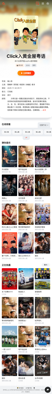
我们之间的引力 (24, 256)
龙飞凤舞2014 (7, 292)
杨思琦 (22, 84)
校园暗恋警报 (40, 227)
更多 (45, 265)
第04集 (38, 132)
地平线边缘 (22, 169)
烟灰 (36, 256)
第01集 (6, 132)
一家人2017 (6, 349)
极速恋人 (21, 292)
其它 (9, 95)
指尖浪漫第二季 (41, 169)
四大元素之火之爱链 (9, 227)
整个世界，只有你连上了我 (9, 256)
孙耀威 (28, 84)
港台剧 (21, 65)
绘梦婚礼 (38, 320)
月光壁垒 (5, 169)
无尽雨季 (21, 198)
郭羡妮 (16, 84)
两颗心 (4, 198)
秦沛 (33, 84)
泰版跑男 (38, 292)
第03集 (27, 132)
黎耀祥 (9, 84)
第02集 (17, 132)
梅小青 (9, 81)
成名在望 (38, 198)
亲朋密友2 (22, 320)
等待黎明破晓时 (24, 227)
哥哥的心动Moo (41, 349)
